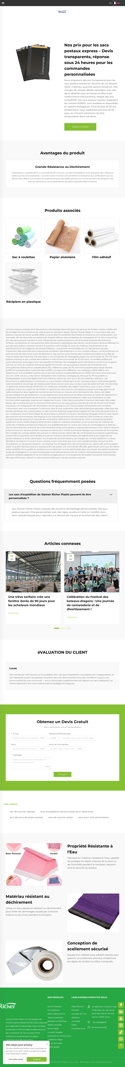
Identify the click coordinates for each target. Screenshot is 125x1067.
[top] (121, 1046)
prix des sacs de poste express (26, 817)
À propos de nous (79, 1014)
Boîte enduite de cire (56, 1014)
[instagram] (121, 1025)
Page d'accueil (78, 1006)
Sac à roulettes (23, 257)
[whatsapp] (121, 1039)
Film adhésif (101, 257)
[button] (56, 628)
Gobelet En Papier (55, 1039)
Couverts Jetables (55, 1032)
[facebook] (121, 1005)
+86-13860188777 (99, 1022)
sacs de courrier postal (60, 817)
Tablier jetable (53, 1047)
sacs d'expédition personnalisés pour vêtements (66, 811)
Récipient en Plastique (57, 1021)
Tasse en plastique (55, 1017)
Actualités (76, 1021)
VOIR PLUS (13, 613)
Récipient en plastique (23, 301)
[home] (62, 11)
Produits (75, 1010)
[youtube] (121, 1018)
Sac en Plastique (54, 1006)
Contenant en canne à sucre (59, 1036)
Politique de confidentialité (96, 1062)
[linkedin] (121, 1012)
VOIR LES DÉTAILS (23, 236)
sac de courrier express (22, 811)
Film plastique (53, 1010)
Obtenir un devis (80, 127)
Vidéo (74, 1025)
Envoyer (62, 774)
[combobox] (55, 738)
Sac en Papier (53, 1028)
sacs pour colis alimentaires (93, 817)
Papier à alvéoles (54, 1025)
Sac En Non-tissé (54, 1043)
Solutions (76, 1017)
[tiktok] (121, 1032)
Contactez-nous (78, 1028)
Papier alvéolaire (62, 257)
